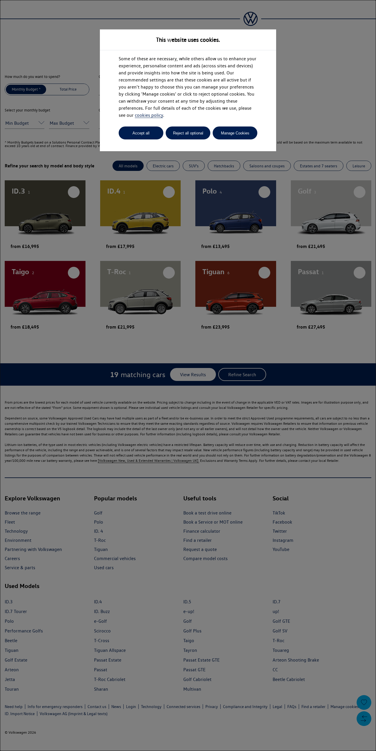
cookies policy (149, 115)
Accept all (141, 133)
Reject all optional (188, 133)
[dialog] (188, 375)
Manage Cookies (235, 133)
